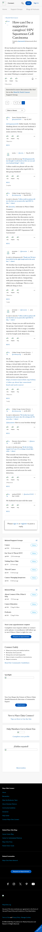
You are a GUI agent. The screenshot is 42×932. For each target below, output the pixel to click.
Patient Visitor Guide (8, 846)
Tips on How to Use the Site (21, 719)
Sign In (36, 3)
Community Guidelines (8, 808)
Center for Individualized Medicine (12, 838)
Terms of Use (6, 917)
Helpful (11, 81)
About (4, 792)
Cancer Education (11, 604)
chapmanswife (25, 41)
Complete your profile (21, 736)
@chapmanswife (12, 124)
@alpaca (32, 441)
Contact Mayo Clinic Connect (10, 819)
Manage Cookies (26, 917)
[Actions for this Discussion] (35, 78)
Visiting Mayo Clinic (12, 561)
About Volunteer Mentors (9, 804)
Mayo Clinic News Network (10, 860)
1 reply (8, 302)
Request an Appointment (21, 871)
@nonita (20, 153)
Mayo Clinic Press (7, 842)
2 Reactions (9, 482)
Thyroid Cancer (10, 569)
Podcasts (8, 612)
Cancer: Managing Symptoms (15, 577)
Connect (10, 3)
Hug (16, 81)
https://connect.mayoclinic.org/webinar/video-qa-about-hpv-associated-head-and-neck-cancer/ (21, 382)
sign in (15, 523)
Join (28, 3)
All (36, 540)
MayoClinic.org (6, 904)
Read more (21, 705)
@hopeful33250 (16, 119)
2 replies (8, 185)
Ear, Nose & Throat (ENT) (14, 553)
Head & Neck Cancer (11, 18)
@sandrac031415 (29, 494)
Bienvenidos (21, 768)
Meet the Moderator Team (10, 800)
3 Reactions (8, 84)
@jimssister (23, 251)
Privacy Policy (16, 917)
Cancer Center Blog (7, 834)
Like (6, 81)
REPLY (8, 145)
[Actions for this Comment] (34, 136)
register (24, 523)
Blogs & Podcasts (32, 9)
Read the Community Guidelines (17, 663)
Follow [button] (34, 545)
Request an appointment (21, 636)
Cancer (7, 545)
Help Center (5, 815)
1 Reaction (9, 141)
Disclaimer (5, 812)
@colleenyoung (16, 195)
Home (4, 9)
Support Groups (16, 9)
